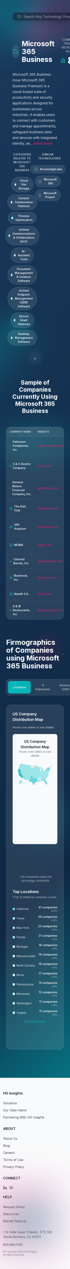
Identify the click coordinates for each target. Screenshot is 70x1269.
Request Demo (14, 1207)
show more (43, 143)
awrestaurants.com (50, 610)
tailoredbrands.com (50, 561)
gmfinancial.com (48, 488)
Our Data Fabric (15, 1110)
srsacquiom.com (48, 526)
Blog (6, 1146)
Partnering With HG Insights (23, 1117)
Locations (19, 687)
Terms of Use (13, 1160)
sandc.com (45, 466)
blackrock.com (47, 577)
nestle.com (45, 593)
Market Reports (14, 1221)
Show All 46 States (35, 1021)
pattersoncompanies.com (54, 445)
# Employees (42, 687)
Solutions (10, 1103)
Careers (9, 1153)
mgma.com (44, 545)
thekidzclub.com (48, 508)
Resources (11, 1214)
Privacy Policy (13, 1167)
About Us (10, 1138)
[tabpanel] (35, 877)
